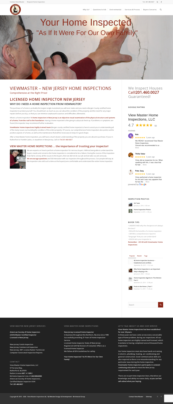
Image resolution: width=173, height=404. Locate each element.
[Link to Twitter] (157, 2)
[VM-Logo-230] (15, 9)
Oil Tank (137, 203)
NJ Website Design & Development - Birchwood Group (66, 397)
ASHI (12, 335)
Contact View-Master (17, 2)
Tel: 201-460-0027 (148, 2)
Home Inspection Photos (142, 209)
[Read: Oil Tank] (130, 204)
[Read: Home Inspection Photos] (130, 211)
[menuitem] (18, 2)
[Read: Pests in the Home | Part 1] (130, 288)
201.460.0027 (147, 92)
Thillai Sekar (140, 154)
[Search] (160, 9)
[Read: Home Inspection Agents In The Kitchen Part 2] (130, 279)
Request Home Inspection (36, 2)
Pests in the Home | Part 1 (143, 286)
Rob (136, 134)
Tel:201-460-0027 (66, 139)
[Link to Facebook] (161, 2)
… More (144, 165)
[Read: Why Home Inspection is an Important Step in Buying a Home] (130, 270)
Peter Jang (139, 171)
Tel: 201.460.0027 (16, 384)
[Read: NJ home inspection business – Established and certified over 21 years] (130, 262)
